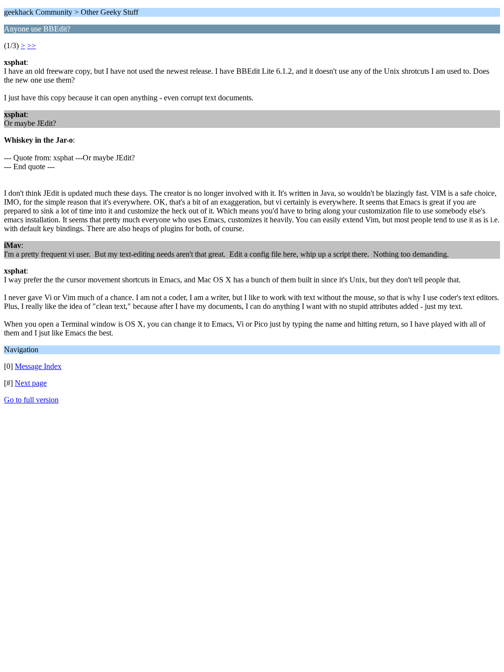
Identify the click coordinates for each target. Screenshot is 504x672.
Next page (31, 383)
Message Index (38, 366)
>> (31, 45)
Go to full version (31, 400)
